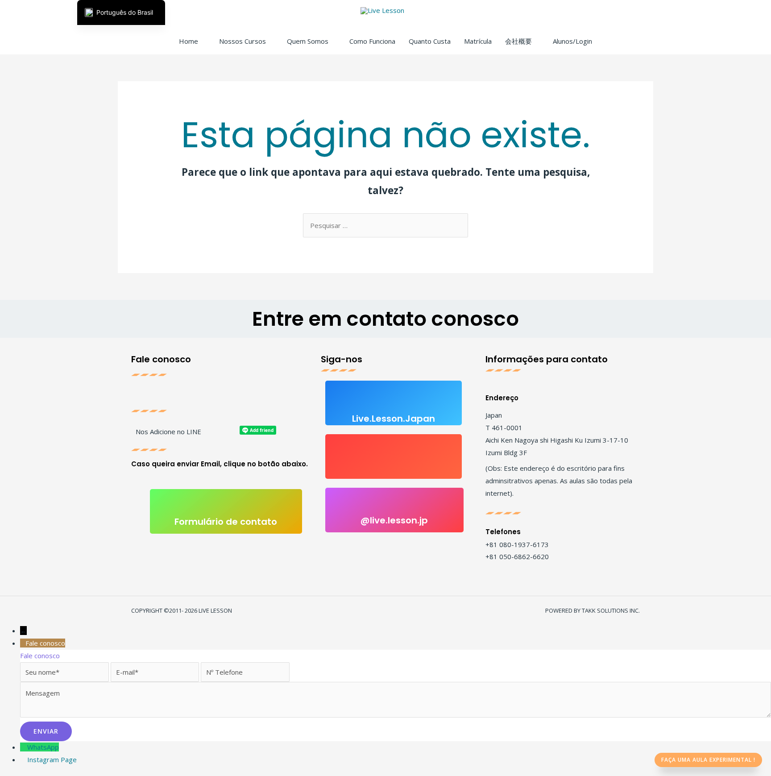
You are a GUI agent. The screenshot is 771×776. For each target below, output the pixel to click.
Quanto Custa (430, 41)
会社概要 (518, 41)
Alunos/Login (572, 41)
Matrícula (478, 41)
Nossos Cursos (242, 41)
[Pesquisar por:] (385, 225)
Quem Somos (307, 41)
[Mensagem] (395, 714)
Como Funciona (372, 41)
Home (188, 41)
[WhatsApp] (23, 747)
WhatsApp (43, 747)
